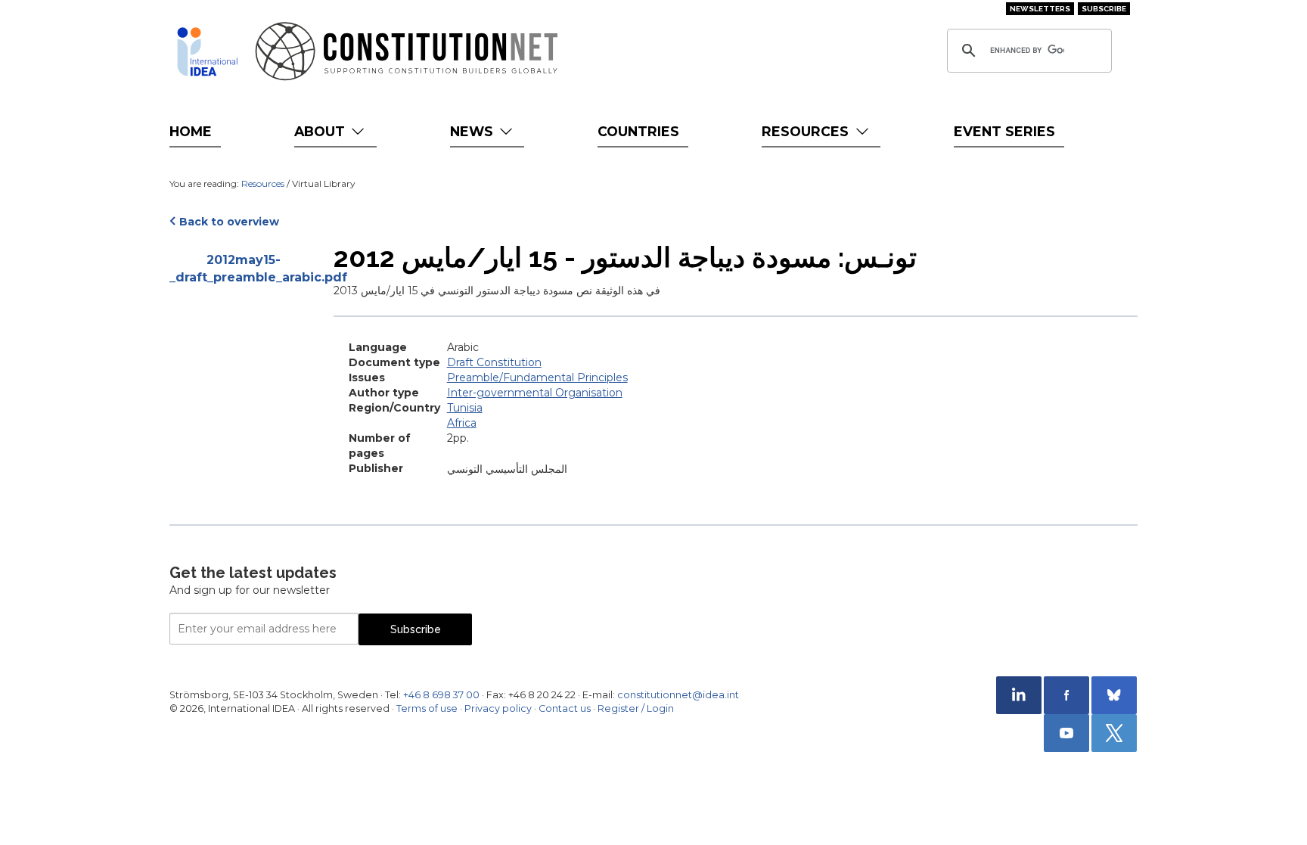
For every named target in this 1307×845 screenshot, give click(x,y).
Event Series (1004, 131)
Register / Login (636, 708)
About (321, 131)
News (473, 131)
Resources (807, 131)
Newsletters (1040, 9)
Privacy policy (498, 708)
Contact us (565, 708)
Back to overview (229, 221)
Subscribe (1104, 9)
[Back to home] (207, 51)
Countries (638, 131)
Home (190, 131)
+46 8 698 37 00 (441, 695)
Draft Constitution (494, 362)
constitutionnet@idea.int (678, 695)
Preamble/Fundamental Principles (537, 377)
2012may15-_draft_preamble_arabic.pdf (243, 268)
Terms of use (427, 708)
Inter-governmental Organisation (534, 392)
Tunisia (465, 408)
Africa (462, 423)
